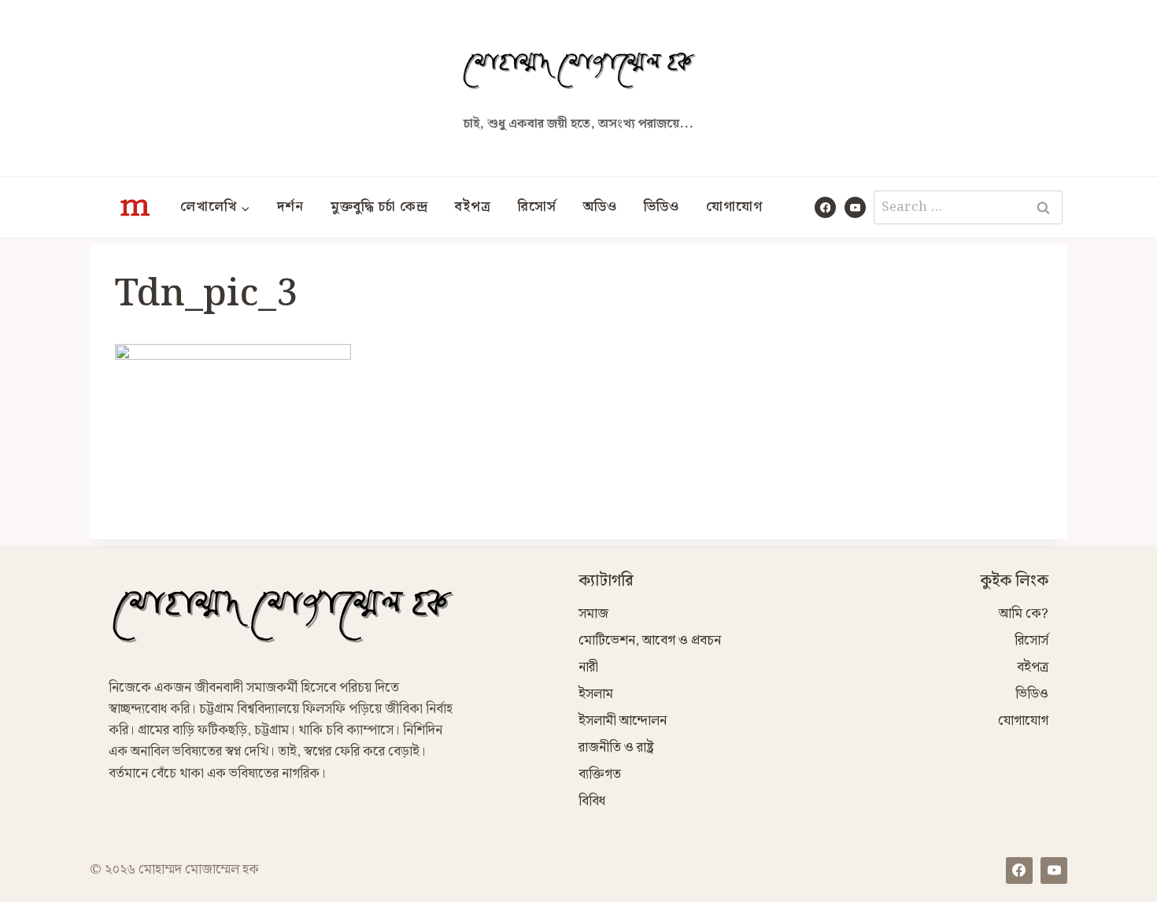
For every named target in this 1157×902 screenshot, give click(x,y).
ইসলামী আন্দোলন (622, 721)
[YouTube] (855, 207)
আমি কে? (1023, 614)
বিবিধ (591, 801)
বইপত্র (473, 207)
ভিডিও (661, 207)
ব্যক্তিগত (599, 774)
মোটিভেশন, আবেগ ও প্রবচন (649, 641)
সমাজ (593, 614)
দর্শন (290, 207)
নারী (588, 667)
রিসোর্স (537, 207)
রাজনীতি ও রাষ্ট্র (616, 748)
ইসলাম (595, 694)
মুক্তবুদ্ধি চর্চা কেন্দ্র (379, 207)
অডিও (600, 207)
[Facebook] (825, 207)
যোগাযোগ (734, 207)
